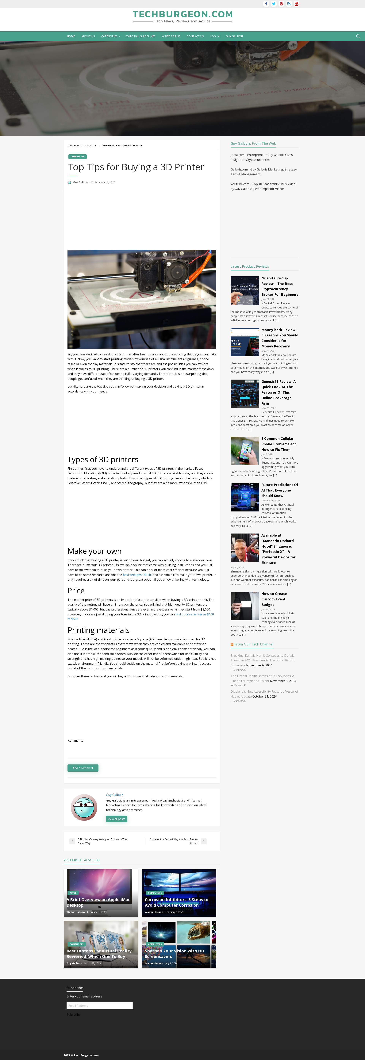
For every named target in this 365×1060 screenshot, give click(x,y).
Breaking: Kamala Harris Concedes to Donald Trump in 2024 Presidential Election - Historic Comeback (263, 660)
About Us (88, 36)
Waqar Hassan (76, 912)
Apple (73, 892)
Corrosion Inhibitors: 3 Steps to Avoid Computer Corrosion (176, 902)
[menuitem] (71, 36)
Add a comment (83, 768)
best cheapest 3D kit (137, 575)
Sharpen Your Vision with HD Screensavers (174, 953)
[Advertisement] (99, 220)
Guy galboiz (235, 36)
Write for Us (171, 36)
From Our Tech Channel (253, 644)
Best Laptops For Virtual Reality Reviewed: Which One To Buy (99, 953)
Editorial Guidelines (140, 36)
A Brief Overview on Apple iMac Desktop (98, 902)
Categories (109, 36)
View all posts (116, 819)
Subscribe (74, 1014)
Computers (91, 145)
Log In (214, 36)
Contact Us (195, 36)
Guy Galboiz (81, 182)
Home (71, 36)
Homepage (73, 145)
